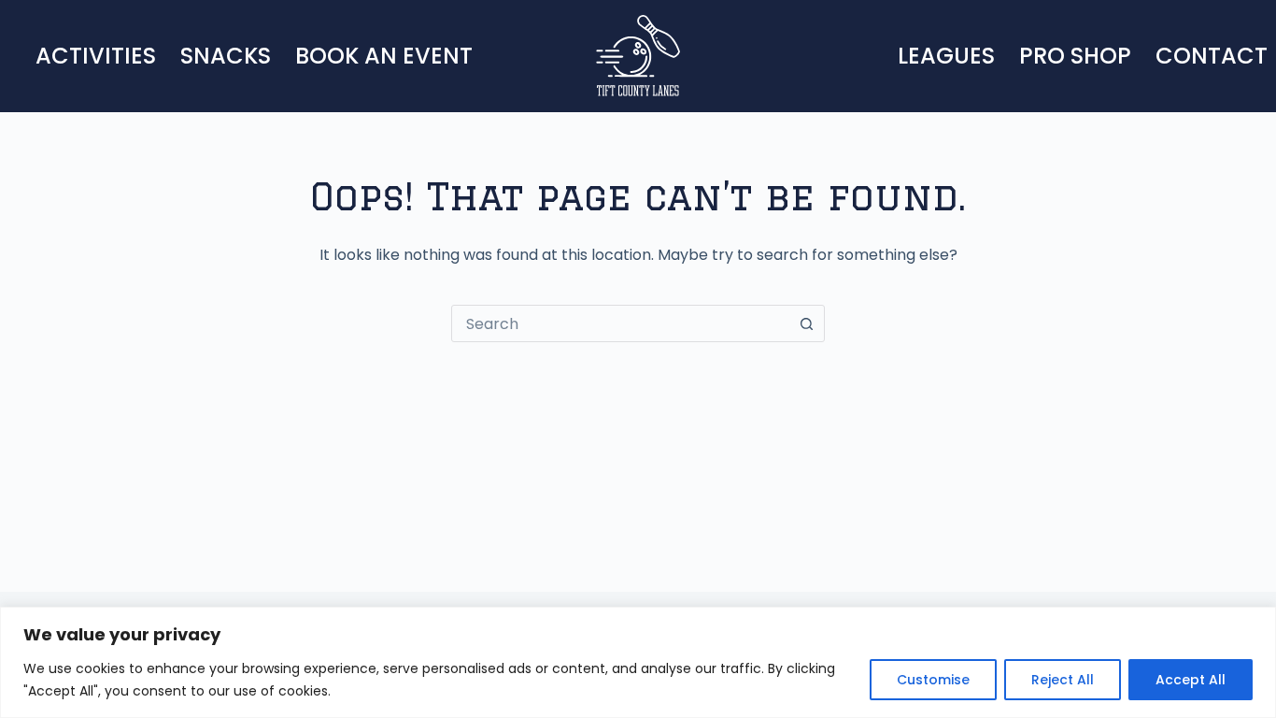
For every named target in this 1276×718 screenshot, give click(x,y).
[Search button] (806, 323)
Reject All (1062, 679)
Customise (933, 679)
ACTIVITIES (95, 55)
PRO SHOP (1075, 55)
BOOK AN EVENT (384, 55)
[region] (638, 662)
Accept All (1190, 679)
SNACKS (225, 55)
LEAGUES (946, 55)
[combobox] (620, 323)
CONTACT (1211, 55)
